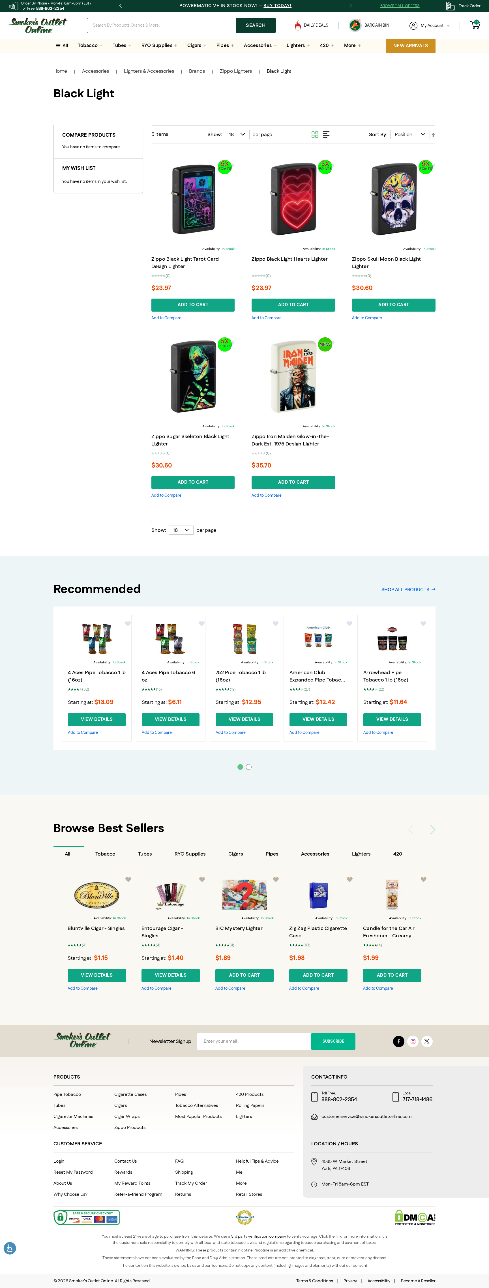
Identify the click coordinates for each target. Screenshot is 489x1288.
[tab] (68, 854)
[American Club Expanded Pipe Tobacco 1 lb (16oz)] (318, 639)
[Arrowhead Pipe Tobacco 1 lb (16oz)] (392, 639)
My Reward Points (132, 1183)
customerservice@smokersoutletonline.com (366, 1117)
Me (239, 1172)
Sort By (377, 134)
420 (397, 854)
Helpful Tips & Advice (257, 1161)
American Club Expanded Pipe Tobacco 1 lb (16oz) (318, 680)
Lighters (361, 854)
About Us (62, 1183)
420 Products (249, 1094)
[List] (326, 134)
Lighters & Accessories (149, 71)
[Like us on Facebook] (398, 1041)
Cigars (235, 854)
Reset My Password (73, 1172)
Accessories (95, 71)
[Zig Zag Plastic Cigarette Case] (318, 895)
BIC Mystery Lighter (239, 928)
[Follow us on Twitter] (427, 1041)
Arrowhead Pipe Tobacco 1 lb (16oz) (385, 676)
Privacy (350, 1281)
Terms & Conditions (314, 1281)
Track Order (470, 6)
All (67, 854)
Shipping (184, 1172)
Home (60, 71)
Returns (183, 1194)
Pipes (272, 854)
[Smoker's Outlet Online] (38, 25)
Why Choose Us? (70, 1194)
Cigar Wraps (127, 1116)
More (241, 1183)
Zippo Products (129, 1127)
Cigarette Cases (130, 1094)
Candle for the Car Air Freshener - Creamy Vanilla (389, 936)
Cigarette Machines (73, 1116)
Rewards (123, 1172)
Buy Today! (277, 6)
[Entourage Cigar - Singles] (170, 895)
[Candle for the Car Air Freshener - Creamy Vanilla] (392, 895)
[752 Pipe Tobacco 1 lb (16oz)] (244, 639)
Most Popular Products (198, 1116)
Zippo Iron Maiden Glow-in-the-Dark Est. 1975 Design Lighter (290, 440)
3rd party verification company (258, 1236)
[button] (166, 318)
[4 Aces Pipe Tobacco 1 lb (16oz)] (97, 639)
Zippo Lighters (236, 71)
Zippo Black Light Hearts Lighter (290, 259)
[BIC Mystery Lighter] (244, 895)
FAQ (179, 1161)
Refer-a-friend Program (138, 1194)
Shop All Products (405, 589)
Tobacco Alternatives (196, 1105)
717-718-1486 (418, 1100)
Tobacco (105, 854)
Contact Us (125, 1161)
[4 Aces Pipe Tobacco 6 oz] (171, 639)
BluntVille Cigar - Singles (96, 928)
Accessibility (379, 1281)
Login (58, 1161)
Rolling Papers (250, 1105)
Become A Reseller (418, 1281)
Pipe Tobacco (67, 1094)
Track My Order (191, 1183)
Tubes (145, 854)
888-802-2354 (50, 9)
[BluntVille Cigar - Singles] (97, 895)
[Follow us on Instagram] (413, 1041)
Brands (197, 71)
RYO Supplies (190, 854)
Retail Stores (249, 1194)
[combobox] (181, 25)
